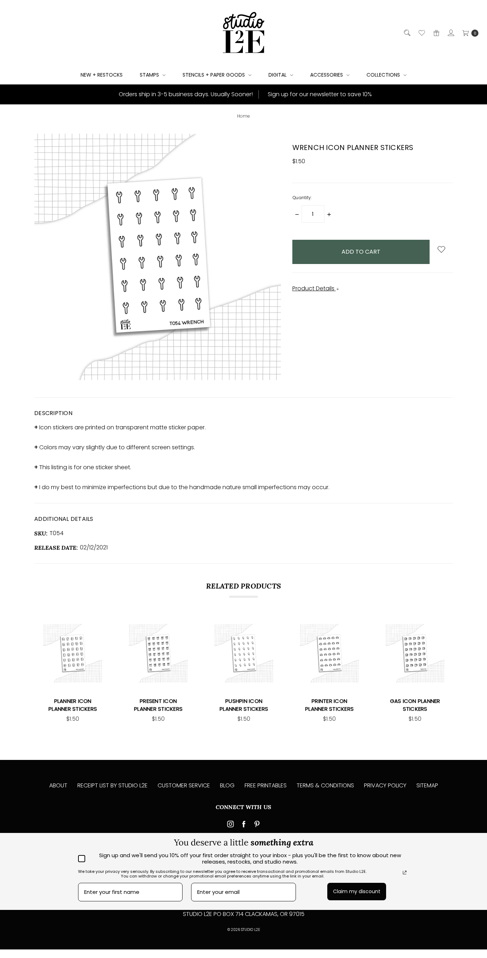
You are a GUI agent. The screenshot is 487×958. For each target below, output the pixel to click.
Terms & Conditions (325, 785)
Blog (227, 785)
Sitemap (427, 785)
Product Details (314, 288)
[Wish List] (421, 33)
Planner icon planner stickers (72, 705)
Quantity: (302, 198)
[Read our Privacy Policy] (404, 872)
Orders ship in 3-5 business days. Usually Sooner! (185, 94)
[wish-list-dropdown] (441, 250)
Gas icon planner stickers (415, 705)
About (58, 785)
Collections (383, 74)
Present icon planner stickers (158, 705)
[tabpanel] (73, 673)
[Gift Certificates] (435, 33)
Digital (278, 74)
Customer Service (184, 785)
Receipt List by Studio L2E (112, 785)
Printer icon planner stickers (329, 705)
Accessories (327, 74)
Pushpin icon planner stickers (244, 705)
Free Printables (266, 785)
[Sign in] (450, 33)
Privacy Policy (385, 785)
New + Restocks (102, 74)
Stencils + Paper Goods (214, 74)
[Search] (406, 33)
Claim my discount (356, 891)
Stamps (150, 74)
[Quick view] (98, 628)
